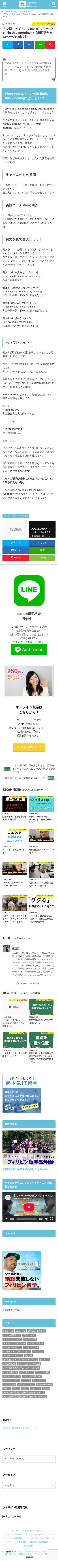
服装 (16, 1388)
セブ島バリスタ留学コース (43, 1538)
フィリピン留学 (32, 1376)
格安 (25, 1388)
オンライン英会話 (12, 1347)
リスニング (39, 1380)
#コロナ (8, 1331)
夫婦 (6, 1388)
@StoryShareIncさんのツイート (20, 1428)
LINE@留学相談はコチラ (40, 1542)
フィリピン (42, 1372)
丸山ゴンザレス (26, 1384)
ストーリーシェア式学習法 (17, 516)
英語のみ (8, 1393)
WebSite (23, 983)
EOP (31, 1331)
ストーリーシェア (12, 1356)
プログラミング (11, 1380)
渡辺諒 (15, 948)
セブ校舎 (15, 1531)
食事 (42, 1397)
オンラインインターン (14, 1343)
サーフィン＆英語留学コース (16, 1538)
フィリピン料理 (11, 1376)
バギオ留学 (26, 1372)
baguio (20, 1331)
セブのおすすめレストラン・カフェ (20, 1360)
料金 (9, 1542)
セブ (28, 1356)
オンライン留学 (35, 1343)
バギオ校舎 (27, 1531)
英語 (46, 1388)
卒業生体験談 (44, 1384)
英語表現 (8, 1397)
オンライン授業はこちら (29, 747)
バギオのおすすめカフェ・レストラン (21, 1368)
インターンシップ (12, 1339)
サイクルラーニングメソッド (16, 1351)
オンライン (30, 1339)
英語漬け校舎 (36, 1393)
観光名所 (21, 1397)
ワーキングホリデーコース (42, 1534)
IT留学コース (41, 1531)
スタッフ (38, 1351)
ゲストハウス (31, 1347)
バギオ (35, 1364)
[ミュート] (46, 1218)
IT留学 (41, 1331)
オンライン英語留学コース (16, 1534)
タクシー (22, 1364)
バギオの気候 (10, 1372)
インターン (29, 1335)
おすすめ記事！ (11, 1335)
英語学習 (21, 1393)
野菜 (32, 1397)
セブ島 (44, 1360)
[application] (28, 1207)
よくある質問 (20, 1542)
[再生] (6, 1218)
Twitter (36, 983)
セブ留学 (9, 1364)
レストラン (9, 1384)
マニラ (26, 1380)
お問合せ (29, 1546)
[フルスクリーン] (51, 1218)
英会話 (35, 1388)
